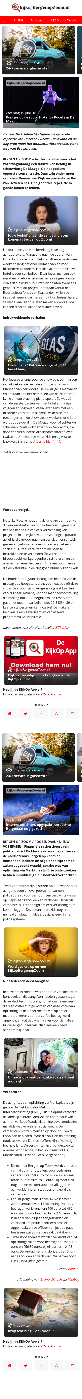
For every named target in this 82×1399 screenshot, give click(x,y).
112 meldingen (63, 20)
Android (56, 694)
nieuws (37, 20)
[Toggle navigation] (4, 20)
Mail (72, 713)
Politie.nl (72, 1269)
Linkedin (41, 713)
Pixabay (73, 1279)
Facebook (10, 713)
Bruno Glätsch (51, 1279)
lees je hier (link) (48, 441)
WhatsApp (56, 713)
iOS (43, 694)
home (19, 20)
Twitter (25, 713)
